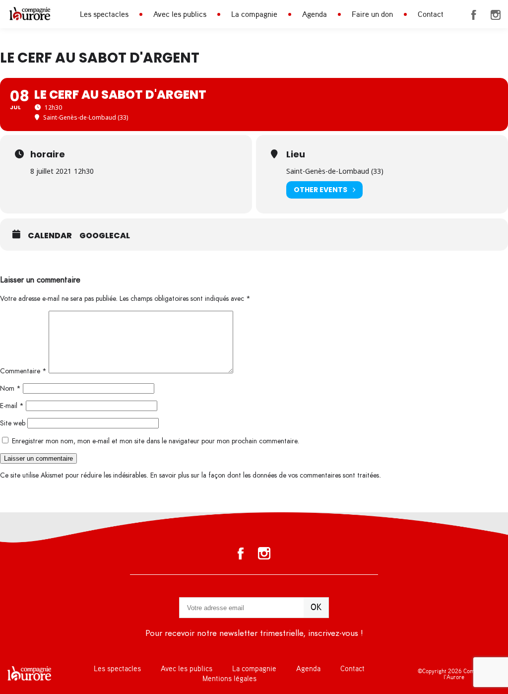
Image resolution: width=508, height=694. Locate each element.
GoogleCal (104, 236)
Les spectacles (104, 14)
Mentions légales (229, 679)
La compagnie (254, 14)
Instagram (496, 15)
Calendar (50, 236)
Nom (10, 388)
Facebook (473, 15)
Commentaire (23, 371)
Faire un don (372, 14)
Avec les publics (179, 14)
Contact (431, 14)
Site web (12, 423)
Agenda (314, 14)
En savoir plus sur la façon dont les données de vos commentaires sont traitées (264, 475)
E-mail (12, 406)
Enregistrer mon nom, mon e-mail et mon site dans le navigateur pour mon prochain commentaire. (155, 441)
